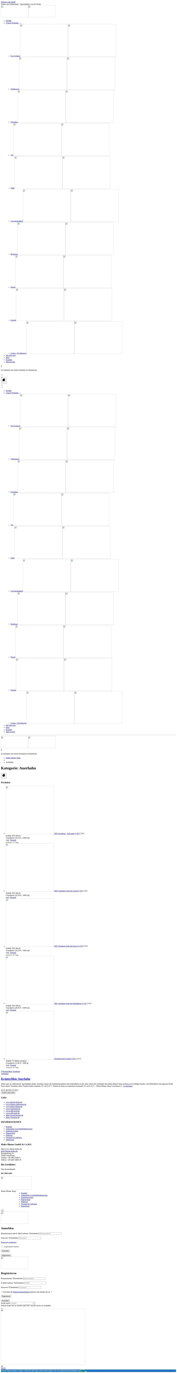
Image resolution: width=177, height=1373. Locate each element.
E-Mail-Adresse (12, 1283)
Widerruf (9, 1135)
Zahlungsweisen (12, 1131)
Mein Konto (10, 362)
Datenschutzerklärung (21, 1292)
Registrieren (6, 1255)
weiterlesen (128, 1086)
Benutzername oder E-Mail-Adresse (20, 1233)
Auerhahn (5, 1074)
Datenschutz (10, 1133)
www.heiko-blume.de (14, 1107)
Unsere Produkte (12, 23)
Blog (8, 358)
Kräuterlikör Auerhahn (15, 1078)
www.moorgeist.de (13, 1109)
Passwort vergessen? (9, 1242)
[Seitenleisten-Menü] (4, 776)
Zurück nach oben (8, 1093)
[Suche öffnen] (2, 387)
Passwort (9, 1238)
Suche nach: (5, 1303)
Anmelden (5, 1251)
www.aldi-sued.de (13, 1113)
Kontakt (9, 360)
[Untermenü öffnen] (20, 23)
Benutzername (12, 1278)
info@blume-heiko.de (9, 1151)
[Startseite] (28, 17)
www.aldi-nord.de (13, 1111)
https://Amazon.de (13, 1117)
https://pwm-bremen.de (14, 1115)
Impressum (10, 1140)
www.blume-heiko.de (14, 1102)
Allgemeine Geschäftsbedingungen (19, 1129)
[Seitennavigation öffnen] (4, 380)
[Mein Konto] (2, 374)
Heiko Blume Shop (13, 758)
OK (83, 1371)
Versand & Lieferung (14, 1138)
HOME (9, 21)
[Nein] (86, 1371)
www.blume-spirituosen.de (16, 1104)
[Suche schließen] (2, 1308)
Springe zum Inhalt (8, 2)
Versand (13, 840)
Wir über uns (11, 355)
